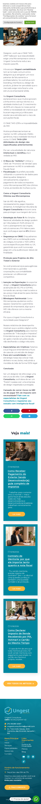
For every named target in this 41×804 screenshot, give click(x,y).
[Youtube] (24, 757)
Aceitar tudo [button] (30, 22)
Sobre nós (9, 751)
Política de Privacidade (27, 745)
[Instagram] (28, 757)
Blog (24, 752)
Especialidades (11, 748)
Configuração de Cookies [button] (13, 22)
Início (7, 743)
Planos (24, 749)
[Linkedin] (33, 757)
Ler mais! (16, 514)
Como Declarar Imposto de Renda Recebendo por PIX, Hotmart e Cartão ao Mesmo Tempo (20, 636)
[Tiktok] (24, 761)
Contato (8, 754)
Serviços (8, 745)
